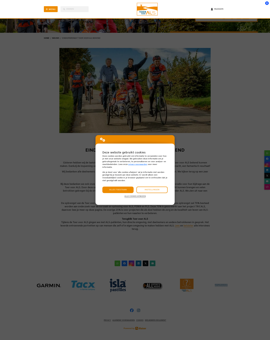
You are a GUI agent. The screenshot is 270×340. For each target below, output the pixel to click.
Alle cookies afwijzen (135, 196)
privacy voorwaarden (137, 164)
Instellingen (152, 190)
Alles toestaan (118, 190)
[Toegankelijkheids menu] (267, 3)
